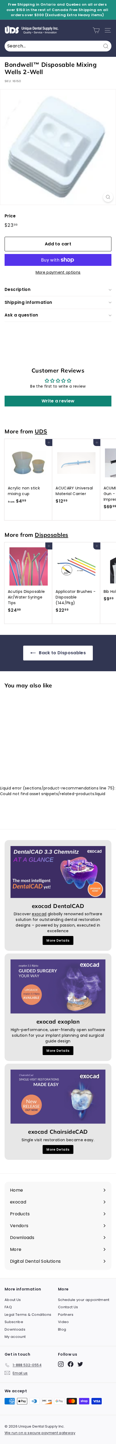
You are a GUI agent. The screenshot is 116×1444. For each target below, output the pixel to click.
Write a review (58, 401)
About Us (13, 1299)
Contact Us (68, 1307)
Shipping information (28, 302)
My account (15, 1336)
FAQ (8, 1307)
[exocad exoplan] (58, 986)
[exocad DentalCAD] (58, 872)
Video (63, 1321)
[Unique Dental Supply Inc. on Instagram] (61, 1364)
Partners (66, 1314)
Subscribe (14, 1321)
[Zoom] (108, 197)
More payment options (58, 272)
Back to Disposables (62, 653)
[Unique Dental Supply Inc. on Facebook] (70, 1364)
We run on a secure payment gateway (40, 1432)
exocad (39, 914)
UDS (41, 431)
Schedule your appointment (84, 1299)
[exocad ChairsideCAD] (58, 1097)
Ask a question (21, 315)
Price (10, 216)
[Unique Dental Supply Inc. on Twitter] (80, 1364)
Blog (62, 1329)
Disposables (51, 534)
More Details (57, 940)
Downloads (15, 1329)
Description (17, 289)
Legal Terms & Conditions (28, 1314)
